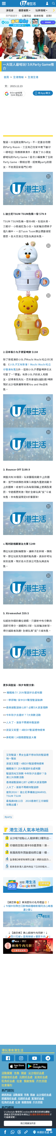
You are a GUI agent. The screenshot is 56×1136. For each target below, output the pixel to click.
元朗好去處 (26, 1077)
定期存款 (50, 15)
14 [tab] (24, 26)
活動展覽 (7, 1073)
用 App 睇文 (44, 93)
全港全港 (33, 77)
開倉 (23, 1073)
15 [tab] (27, 26)
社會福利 (7, 1085)
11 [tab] (33, 22)
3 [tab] (27, 19)
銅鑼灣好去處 (9, 1077)
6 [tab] (36, 19)
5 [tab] (33, 19)
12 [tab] (36, 22)
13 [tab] (21, 26)
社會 (19, 1081)
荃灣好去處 (41, 1077)
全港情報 (18, 77)
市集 (16, 1073)
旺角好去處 (8, 1081)
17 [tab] (33, 26)
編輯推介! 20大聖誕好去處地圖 (24, 692)
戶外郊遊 (41, 1081)
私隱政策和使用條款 (40, 1114)
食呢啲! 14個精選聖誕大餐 (21, 737)
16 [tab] (30, 26)
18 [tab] (36, 26)
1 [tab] (21, 19)
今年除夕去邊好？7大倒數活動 (24, 715)
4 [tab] (30, 19)
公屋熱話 (26, 15)
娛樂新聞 (38, 15)
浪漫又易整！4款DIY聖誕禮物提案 (25, 730)
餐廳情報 (29, 1081)
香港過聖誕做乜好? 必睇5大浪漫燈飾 (27, 707)
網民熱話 (7, 1094)
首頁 (6, 77)
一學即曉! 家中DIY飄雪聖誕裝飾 (24, 700)
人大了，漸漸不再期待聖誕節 (22, 722)
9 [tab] (27, 22)
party (9, 816)
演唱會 (9, 10)
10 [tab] (30, 22)
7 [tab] (21, 22)
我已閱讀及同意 (28, 1123)
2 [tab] (24, 19)
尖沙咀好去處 (36, 1073)
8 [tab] (24, 22)
